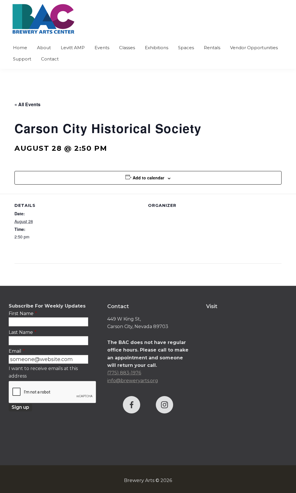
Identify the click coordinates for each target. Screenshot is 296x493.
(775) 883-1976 (124, 373)
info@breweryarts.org (132, 380)
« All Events (27, 104)
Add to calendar (148, 178)
